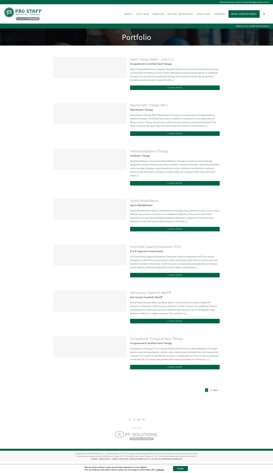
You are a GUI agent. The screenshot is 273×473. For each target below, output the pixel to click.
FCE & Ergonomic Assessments (146, 251)
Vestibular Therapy (140, 155)
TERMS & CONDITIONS (120, 459)
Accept (180, 468)
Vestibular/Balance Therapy (149, 151)
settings (160, 470)
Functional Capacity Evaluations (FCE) (155, 246)
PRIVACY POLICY (104, 459)
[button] (264, 13)
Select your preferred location (252, 26)
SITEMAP (94, 459)
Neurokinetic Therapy (141, 109)
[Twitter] (134, 419)
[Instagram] (143, 419)
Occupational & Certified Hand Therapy (151, 63)
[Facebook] (129, 419)
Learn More (174, 88)
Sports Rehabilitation (144, 200)
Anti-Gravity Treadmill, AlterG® (150, 292)
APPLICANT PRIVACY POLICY (139, 459)
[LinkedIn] (138, 419)
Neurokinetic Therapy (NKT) (149, 105)
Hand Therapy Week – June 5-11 (152, 59)
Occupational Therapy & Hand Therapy (156, 338)
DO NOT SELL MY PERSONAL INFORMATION (166, 459)
